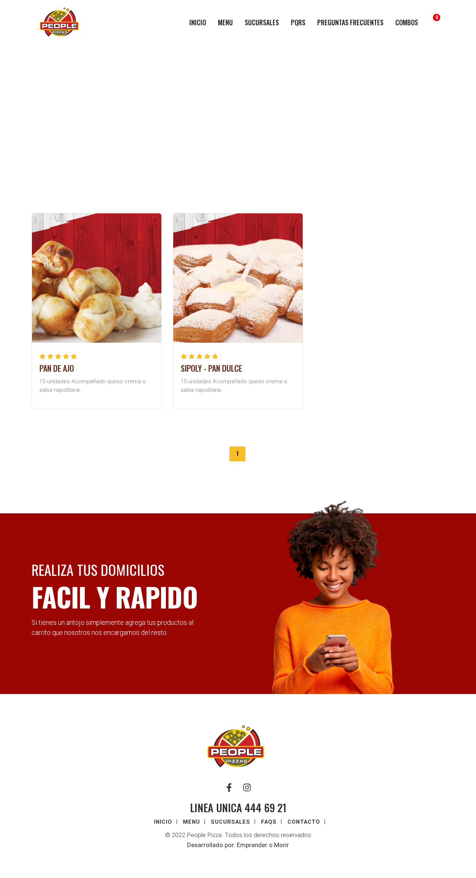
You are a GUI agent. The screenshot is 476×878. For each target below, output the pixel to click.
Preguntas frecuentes (350, 22)
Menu (225, 22)
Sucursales (262, 22)
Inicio (197, 22)
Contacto (303, 822)
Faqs (269, 822)
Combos (406, 22)
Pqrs (298, 22)
